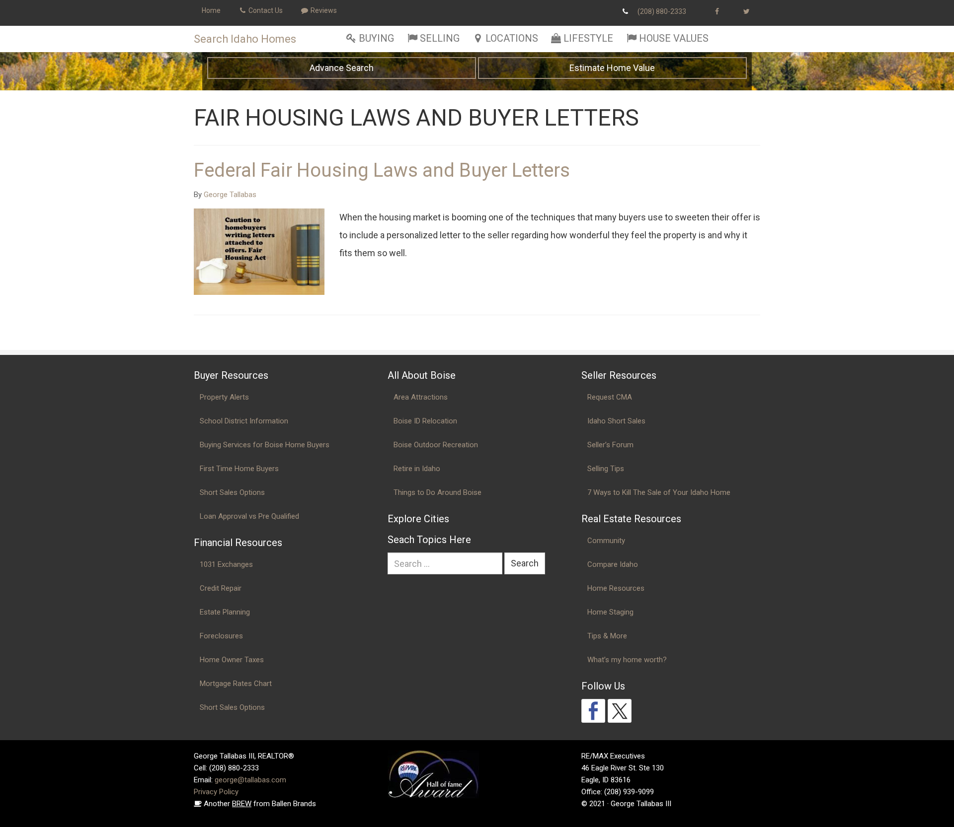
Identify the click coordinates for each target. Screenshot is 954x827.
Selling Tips (605, 468)
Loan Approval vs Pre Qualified (249, 516)
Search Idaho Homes (245, 39)
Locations (511, 38)
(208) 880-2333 (661, 11)
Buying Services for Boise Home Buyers (264, 444)
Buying (376, 38)
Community (606, 540)
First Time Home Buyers (239, 468)
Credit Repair (220, 588)
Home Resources (615, 588)
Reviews (323, 10)
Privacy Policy (216, 791)
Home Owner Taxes (232, 659)
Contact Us (265, 10)
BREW (241, 803)
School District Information (244, 420)
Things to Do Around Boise (437, 492)
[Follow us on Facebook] (593, 711)
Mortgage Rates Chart (236, 683)
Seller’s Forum (610, 444)
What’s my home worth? (627, 659)
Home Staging (610, 612)
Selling (440, 38)
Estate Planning (225, 612)
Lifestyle (588, 38)
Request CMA (609, 397)
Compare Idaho (612, 564)
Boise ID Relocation (425, 420)
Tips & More (607, 635)
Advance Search (342, 68)
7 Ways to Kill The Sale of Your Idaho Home (658, 492)
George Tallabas (230, 194)
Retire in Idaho (417, 468)
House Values (674, 38)
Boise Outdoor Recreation (436, 444)
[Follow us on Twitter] (620, 711)
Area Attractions (421, 397)
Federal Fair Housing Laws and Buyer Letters (382, 170)
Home (211, 10)
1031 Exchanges (226, 564)
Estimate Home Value (612, 68)
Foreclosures (221, 635)
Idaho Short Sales (616, 420)
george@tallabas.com (250, 779)
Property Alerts (224, 397)
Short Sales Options (232, 492)
